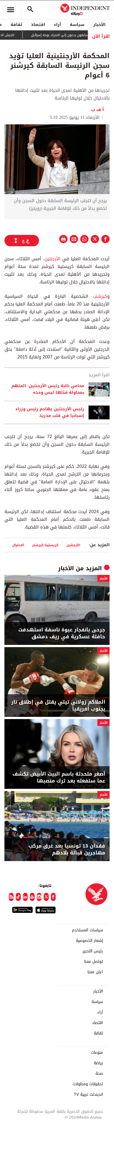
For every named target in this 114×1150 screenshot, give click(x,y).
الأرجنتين (53, 258)
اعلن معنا (95, 972)
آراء (57, 24)
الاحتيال (18, 545)
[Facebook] (53, 897)
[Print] (63, 239)
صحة (99, 1074)
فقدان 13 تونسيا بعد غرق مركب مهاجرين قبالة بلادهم (66, 849)
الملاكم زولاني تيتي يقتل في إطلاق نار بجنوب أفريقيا (58, 705)
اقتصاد (38, 24)
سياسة (77, 24)
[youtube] (32, 897)
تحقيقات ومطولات (87, 1084)
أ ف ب (97, 109)
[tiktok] (18, 897)
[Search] (30, 9)
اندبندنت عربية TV (88, 1095)
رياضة (98, 1063)
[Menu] (10, 9)
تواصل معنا (93, 962)
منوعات (97, 1053)
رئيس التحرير (92, 951)
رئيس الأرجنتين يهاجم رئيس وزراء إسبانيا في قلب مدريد (49, 412)
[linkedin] (25, 897)
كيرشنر (100, 296)
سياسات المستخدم (87, 930)
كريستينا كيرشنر (45, 545)
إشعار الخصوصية (89, 941)
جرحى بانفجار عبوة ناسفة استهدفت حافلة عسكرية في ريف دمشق (61, 633)
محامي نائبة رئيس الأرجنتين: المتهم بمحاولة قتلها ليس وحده (47, 389)
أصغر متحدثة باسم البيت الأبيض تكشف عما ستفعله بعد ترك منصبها (58, 777)
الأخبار (99, 24)
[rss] (11, 897)
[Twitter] (46, 897)
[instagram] (39, 897)
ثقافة (16, 24)
